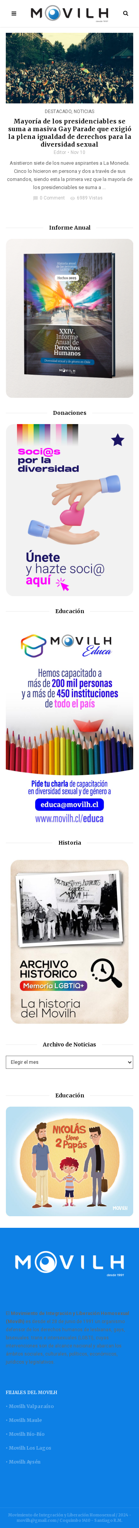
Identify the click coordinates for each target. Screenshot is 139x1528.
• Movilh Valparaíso (30, 1406)
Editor (60, 152)
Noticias (84, 111)
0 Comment (49, 198)
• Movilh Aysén (23, 1462)
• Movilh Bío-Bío (25, 1434)
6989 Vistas (86, 198)
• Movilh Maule (24, 1420)
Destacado (58, 111)
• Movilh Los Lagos (28, 1448)
